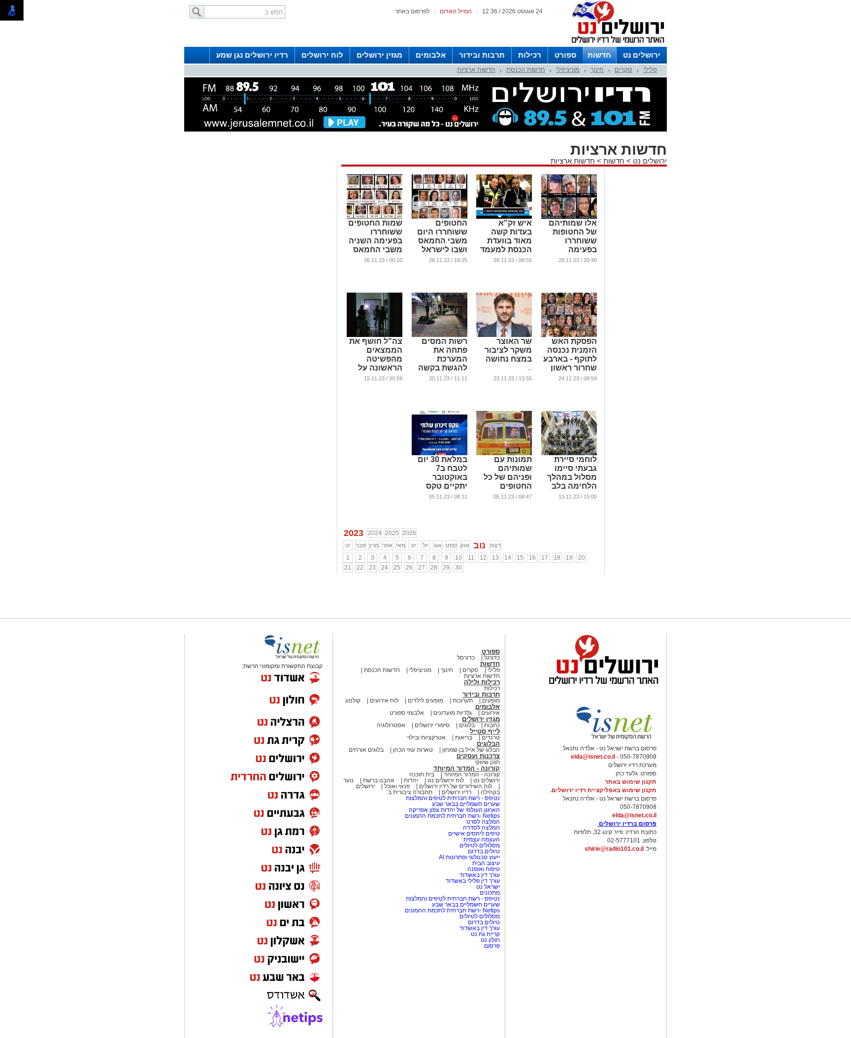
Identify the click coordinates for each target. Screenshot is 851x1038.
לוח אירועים (384, 700)
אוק (464, 545)
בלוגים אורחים (366, 749)
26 (409, 567)
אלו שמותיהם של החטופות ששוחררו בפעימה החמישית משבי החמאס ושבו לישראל (569, 249)
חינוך (597, 69)
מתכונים (490, 892)
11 (471, 557)
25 (396, 567)
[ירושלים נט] (600, 686)
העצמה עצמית (481, 839)
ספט (451, 545)
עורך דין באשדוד (479, 874)
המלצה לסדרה (480, 827)
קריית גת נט (485, 934)
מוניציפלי (568, 69)
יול (425, 545)
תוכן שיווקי (487, 762)
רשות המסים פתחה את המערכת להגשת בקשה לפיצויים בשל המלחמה (442, 363)
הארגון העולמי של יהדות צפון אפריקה (454, 809)
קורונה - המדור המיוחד (466, 768)
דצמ (495, 545)
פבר (360, 545)
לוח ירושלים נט (445, 780)
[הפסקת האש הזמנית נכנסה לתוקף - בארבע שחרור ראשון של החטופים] (569, 335)
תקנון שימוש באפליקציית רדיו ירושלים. (603, 790)
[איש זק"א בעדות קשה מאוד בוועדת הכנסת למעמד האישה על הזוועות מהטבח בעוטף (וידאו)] (504, 216)
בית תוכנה (421, 774)
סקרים (623, 69)
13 (495, 557)
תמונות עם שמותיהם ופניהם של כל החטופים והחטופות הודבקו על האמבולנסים (508, 486)
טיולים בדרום (483, 851)
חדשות (599, 55)
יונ (413, 545)
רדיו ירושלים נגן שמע (252, 55)
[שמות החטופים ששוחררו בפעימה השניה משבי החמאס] (374, 216)
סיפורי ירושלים (432, 725)
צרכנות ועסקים (478, 756)
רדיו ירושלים (455, 792)
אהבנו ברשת (378, 780)
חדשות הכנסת (525, 69)
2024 (375, 533)
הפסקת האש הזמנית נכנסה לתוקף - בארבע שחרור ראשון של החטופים (570, 359)
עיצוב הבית (486, 863)
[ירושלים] (615, 44)
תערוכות (463, 700)
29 (446, 567)
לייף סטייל (485, 731)
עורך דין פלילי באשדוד (473, 880)
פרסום (491, 945)
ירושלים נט (641, 55)
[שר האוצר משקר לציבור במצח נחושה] (504, 335)
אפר (387, 545)
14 (507, 557)
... (529, 368)
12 (483, 557)
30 (458, 567)
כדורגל (492, 657)
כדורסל (466, 657)
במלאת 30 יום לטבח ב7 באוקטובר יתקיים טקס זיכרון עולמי (442, 477)
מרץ (374, 545)
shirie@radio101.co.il (614, 848)
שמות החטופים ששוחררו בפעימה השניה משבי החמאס (375, 236)
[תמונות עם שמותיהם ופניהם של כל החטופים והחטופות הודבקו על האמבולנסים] (504, 453)
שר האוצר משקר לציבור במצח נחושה (508, 350)
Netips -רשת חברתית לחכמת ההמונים (452, 815)
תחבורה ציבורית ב (410, 792)
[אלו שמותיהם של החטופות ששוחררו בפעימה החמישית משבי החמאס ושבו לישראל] (569, 216)
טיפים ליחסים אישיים (473, 833)
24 (384, 567)
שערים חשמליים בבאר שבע (465, 804)
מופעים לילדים (425, 700)
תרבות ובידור (482, 55)
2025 (392, 533)
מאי (400, 545)
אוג (438, 545)
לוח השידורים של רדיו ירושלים (455, 786)
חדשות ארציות (476, 69)
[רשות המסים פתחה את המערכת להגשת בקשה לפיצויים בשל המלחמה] (439, 335)
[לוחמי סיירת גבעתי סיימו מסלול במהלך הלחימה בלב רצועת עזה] (569, 453)
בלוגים (467, 725)
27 (421, 567)
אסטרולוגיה (391, 725)
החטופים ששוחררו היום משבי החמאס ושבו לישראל (442, 236)
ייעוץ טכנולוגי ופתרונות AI (469, 857)
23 (372, 567)
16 (532, 557)
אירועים (490, 712)
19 (569, 557)
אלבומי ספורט (407, 712)
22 (360, 567)
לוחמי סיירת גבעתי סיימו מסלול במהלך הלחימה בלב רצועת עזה (572, 477)
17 (544, 557)
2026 (409, 533)
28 (433, 567)
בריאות (463, 737)
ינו (348, 545)
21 (347, 567)
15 (520, 557)
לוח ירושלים (322, 55)
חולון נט (489, 940)
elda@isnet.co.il (593, 756)
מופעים (491, 700)
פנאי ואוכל (397, 786)
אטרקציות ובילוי (426, 737)
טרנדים (491, 737)
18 (557, 557)
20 (581, 557)
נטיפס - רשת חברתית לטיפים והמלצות (453, 798)
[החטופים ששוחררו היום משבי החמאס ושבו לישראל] (439, 216)
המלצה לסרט (483, 821)
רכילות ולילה (482, 682)
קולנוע (352, 700)
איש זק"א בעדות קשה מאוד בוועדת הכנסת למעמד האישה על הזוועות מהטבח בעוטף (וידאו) (504, 249)
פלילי (650, 69)
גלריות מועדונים (452, 712)
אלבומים (431, 55)
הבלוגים (488, 743)
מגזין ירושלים (379, 55)
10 (458, 557)
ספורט (565, 55)
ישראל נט (487, 886)
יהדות (411, 780)
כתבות (492, 725)
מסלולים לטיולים (479, 845)
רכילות (529, 55)
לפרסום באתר (412, 11)
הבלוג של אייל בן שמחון (470, 749)
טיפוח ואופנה (483, 869)
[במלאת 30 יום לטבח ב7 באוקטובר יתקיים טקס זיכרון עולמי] (439, 453)
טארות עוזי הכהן (413, 749)
